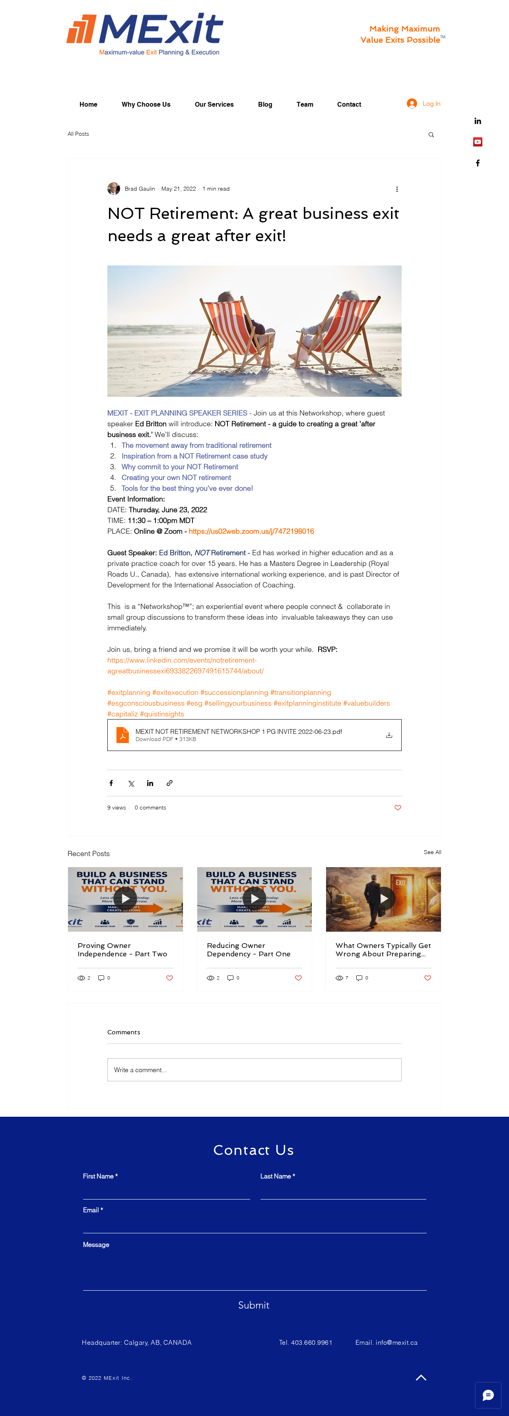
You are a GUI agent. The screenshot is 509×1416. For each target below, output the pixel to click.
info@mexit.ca (397, 1342)
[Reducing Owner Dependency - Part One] (254, 899)
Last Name (275, 1176)
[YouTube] (477, 141)
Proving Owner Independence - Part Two (122, 949)
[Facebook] (477, 163)
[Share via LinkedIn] (150, 783)
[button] (431, 134)
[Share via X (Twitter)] (130, 783)
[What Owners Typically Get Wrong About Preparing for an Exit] (383, 899)
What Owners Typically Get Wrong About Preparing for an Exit (383, 949)
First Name (98, 1176)
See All (432, 852)
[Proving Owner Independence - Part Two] (125, 899)
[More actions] (397, 188)
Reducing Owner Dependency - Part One (249, 949)
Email (91, 1210)
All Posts (78, 133)
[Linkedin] (477, 120)
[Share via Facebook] (111, 783)
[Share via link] (169, 783)
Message (96, 1244)
